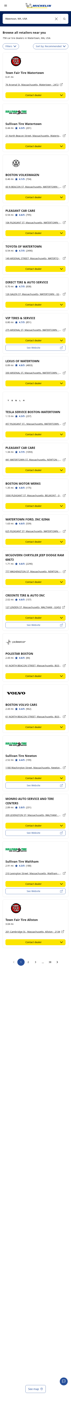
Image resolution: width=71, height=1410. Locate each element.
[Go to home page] (38, 6)
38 (50, 962)
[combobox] (35, 19)
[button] (56, 18)
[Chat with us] (64, 1381)
